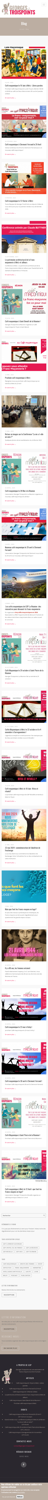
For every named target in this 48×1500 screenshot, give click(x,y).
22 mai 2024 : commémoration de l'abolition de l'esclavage (22, 849)
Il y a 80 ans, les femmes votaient (17, 968)
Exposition (7, 1268)
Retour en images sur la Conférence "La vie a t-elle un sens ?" (24, 435)
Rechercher (44, 1215)
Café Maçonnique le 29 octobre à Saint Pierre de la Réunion (24, 671)
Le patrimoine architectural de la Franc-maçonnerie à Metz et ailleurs (20, 261)
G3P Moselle (8, 1251)
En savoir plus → (10, 98)
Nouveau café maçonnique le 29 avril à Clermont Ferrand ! (23, 548)
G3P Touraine (31, 1251)
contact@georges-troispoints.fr (24, 1446)
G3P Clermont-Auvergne (12, 1244)
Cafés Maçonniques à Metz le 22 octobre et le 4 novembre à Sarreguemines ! (23, 731)
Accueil (21, 29)
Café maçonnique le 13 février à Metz (19, 200)
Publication (25, 1275)
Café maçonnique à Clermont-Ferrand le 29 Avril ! (25, 1414)
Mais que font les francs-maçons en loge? (21, 909)
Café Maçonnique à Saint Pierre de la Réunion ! (22, 1135)
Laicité (28, 1271)
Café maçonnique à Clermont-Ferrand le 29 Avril (23, 144)
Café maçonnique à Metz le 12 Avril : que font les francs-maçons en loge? (23, 1190)
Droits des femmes (27, 1264)
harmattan (37, 1268)
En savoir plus (10, 1348)
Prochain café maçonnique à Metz (17, 377)
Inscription (9, 1295)
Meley (5, 1275)
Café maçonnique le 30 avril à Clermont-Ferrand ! (23, 1081)
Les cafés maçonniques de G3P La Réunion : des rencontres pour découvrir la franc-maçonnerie (23, 608)
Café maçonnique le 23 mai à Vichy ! (18, 1027)
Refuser (20, 1497)
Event (40, 1264)
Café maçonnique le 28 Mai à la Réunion (20, 490)
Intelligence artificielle (12, 1271)
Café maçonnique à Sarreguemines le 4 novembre (25, 1432)
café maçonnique (10, 1264)
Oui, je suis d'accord (8, 1497)
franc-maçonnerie (22, 1268)
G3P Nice (19, 1251)
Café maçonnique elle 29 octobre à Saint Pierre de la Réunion (25, 1427)
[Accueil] (18, 9)
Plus (45, 1279)
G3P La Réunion (32, 1248)
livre (36, 1271)
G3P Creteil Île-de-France (13, 1248)
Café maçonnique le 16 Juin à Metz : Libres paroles (24, 85)
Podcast (14, 1275)
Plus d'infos (21, 1492)
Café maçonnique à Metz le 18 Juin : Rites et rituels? (21, 790)
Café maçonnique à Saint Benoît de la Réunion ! (22, 321)
